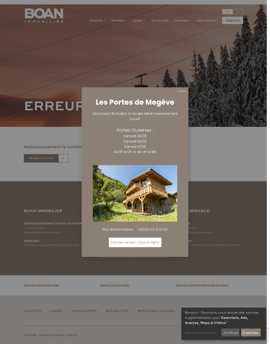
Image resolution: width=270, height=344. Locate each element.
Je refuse (230, 332)
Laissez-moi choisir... (201, 332)
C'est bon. (251, 332)
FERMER (181, 91)
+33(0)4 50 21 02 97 (152, 229)
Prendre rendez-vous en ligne (135, 242)
